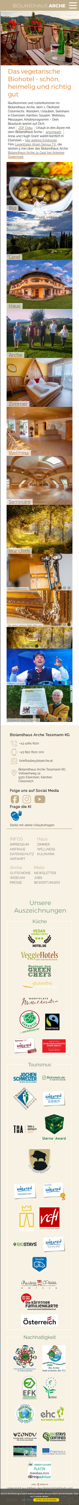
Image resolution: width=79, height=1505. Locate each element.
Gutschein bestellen (17, 589)
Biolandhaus (39, 5)
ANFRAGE (17, 849)
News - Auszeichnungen (20, 720)
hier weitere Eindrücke (41, 140)
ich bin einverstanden (46, 1500)
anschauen (53, 132)
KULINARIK (46, 854)
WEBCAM (17, 878)
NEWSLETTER (45, 873)
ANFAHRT (17, 859)
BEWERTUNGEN (47, 883)
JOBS (38, 878)
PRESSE (16, 883)
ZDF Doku (25, 128)
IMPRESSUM (19, 844)
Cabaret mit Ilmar (16, 683)
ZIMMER (43, 844)
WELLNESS (46, 849)
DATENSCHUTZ (22, 854)
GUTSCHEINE (20, 873)
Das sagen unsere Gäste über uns (24, 625)
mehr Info (26, 1500)
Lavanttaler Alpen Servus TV (35, 144)
